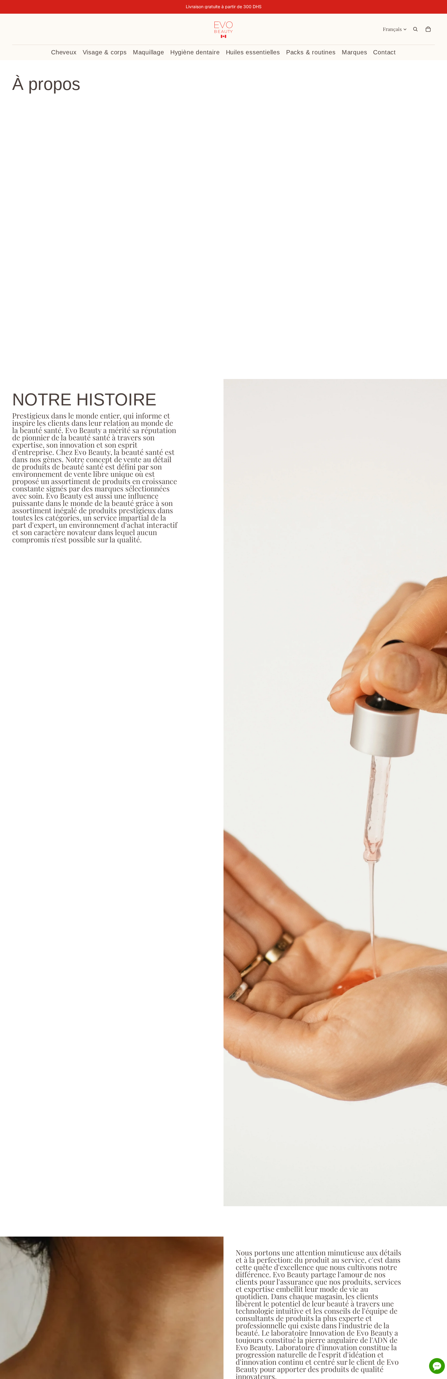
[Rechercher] (415, 29)
